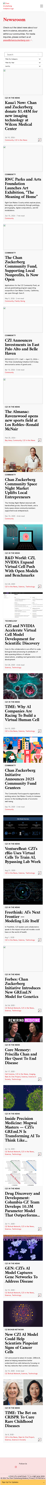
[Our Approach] (9, 6)
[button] (23, 59)
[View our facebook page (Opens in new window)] (9, 1467)
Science (21, 586)
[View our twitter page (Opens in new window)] (33, 1467)
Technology (30, 586)
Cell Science (9, 1074)
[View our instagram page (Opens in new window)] (15, 1467)
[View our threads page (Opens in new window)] (21, 1467)
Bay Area (8, 440)
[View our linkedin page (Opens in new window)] (27, 1467)
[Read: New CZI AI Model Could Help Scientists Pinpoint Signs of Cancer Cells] (23, 1338)
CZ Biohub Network (12, 1008)
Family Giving (20, 301)
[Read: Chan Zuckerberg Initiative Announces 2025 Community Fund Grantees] (23, 774)
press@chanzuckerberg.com (16, 40)
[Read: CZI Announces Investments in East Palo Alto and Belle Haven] (23, 341)
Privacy (32, 1478)
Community (9, 140)
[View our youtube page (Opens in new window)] (39, 1467)
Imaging (32, 1074)
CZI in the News (21, 140)
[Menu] (41, 6)
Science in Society (19, 1440)
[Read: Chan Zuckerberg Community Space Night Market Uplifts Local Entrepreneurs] (23, 484)
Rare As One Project (12, 1077)
